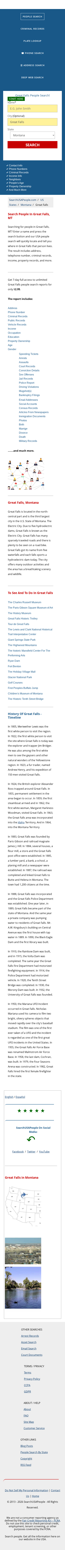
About (27, 1409)
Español (20, 1097)
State (11, 129)
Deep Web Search (32, 77)
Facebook (18, 1151)
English (9, 1097)
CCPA (27, 1385)
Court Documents (31, 1355)
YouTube (44, 1151)
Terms (27, 1372)
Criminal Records (32, 28)
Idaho (21, 822)
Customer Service (34, 1428)
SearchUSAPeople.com (22, 200)
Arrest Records (30, 1336)
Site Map (29, 1422)
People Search (32, 16)
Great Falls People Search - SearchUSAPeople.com (32, 4)
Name (12, 102)
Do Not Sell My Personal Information (26, 1490)
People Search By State (34, 1452)
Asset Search (28, 1342)
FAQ (26, 1415)
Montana (26, 205)
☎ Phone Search (32, 53)
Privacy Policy (32, 1379)
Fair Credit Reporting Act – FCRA (41, 1520)
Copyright (26, 1458)
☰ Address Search (33, 65)
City (16, 115)
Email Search (28, 1348)
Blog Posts (27, 1446)
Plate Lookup (32, 40)
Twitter (31, 1151)
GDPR (27, 1391)
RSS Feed (26, 1465)
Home (35, 1496)
